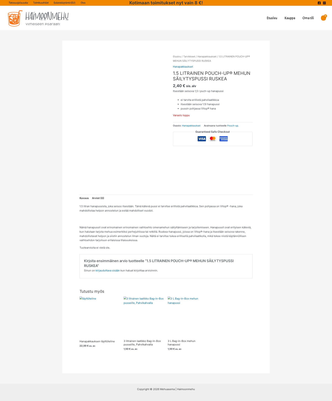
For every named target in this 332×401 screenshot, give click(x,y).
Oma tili (308, 18)
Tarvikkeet (189, 56)
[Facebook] (319, 3)
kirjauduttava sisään (108, 270)
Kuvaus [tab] (84, 198)
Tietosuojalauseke (18, 3)
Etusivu (272, 18)
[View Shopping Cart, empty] (323, 18)
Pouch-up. (233, 125)
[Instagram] (324, 3)
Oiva (83, 3)
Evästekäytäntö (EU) (64, 3)
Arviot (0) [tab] (98, 198)
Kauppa (289, 18)
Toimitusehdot (41, 3)
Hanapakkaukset (206, 56)
